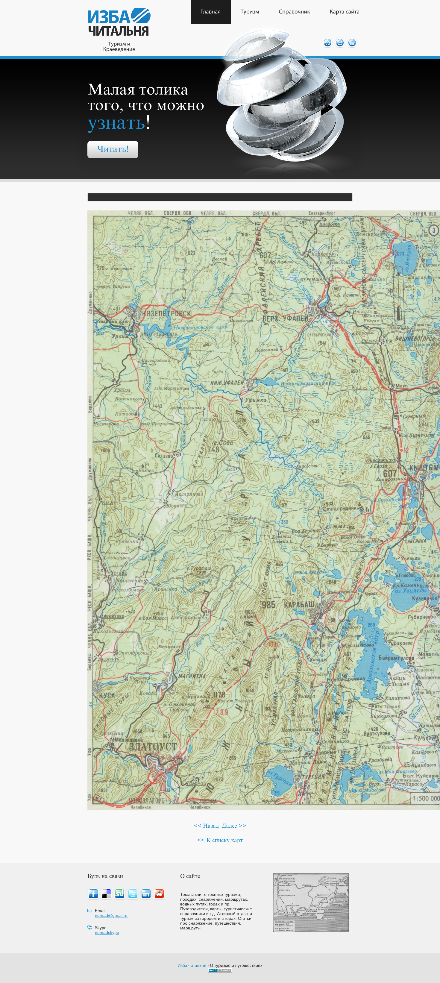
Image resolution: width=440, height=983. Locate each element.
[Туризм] (250, 12)
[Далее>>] (234, 826)
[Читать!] (112, 149)
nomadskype (107, 932)
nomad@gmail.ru (111, 915)
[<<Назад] (206, 826)
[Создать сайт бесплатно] (220, 970)
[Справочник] (294, 12)
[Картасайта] (345, 12)
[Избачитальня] (192, 965)
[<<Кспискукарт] (220, 840)
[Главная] (211, 12)
